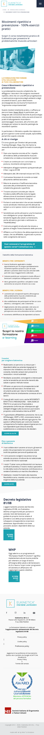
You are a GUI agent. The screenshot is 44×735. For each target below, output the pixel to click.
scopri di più (9, 484)
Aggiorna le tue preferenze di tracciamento (22, 653)
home (4, 10)
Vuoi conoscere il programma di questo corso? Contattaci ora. (19, 245)
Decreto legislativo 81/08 (17, 501)
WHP (12, 550)
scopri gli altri (10, 433)
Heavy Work (18, 112)
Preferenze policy (22, 646)
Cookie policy (22, 642)
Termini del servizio (22, 664)
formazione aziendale (17, 10)
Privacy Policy (22, 659)
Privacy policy (22, 637)
